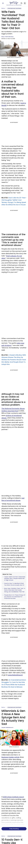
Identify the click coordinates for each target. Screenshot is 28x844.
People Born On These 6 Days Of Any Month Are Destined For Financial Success (14, 596)
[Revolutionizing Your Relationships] (14, 2)
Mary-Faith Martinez (7, 36)
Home (3, 8)
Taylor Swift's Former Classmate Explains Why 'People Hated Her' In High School (14, 578)
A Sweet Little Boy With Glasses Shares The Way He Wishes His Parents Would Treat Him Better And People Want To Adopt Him (13, 359)
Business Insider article (10, 757)
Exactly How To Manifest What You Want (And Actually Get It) (14, 584)
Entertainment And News (14, 8)
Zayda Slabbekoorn (7, 727)
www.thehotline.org (15, 675)
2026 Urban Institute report (13, 797)
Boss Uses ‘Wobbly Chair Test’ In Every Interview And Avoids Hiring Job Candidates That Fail (14, 590)
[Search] (21, 3)
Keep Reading (14, 829)
